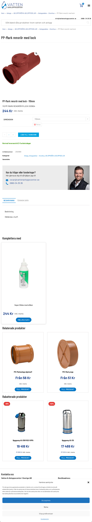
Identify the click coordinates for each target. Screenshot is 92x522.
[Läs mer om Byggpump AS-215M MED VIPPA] (23, 422)
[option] (21, 68)
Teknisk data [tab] (23, 200)
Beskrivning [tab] (9, 200)
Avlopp (9, 13)
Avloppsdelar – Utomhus (46, 13)
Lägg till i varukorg (28, 135)
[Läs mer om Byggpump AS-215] (68, 422)
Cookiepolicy (45, 519)
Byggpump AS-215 (68, 440)
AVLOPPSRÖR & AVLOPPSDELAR (25, 13)
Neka (46, 507)
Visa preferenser (46, 514)
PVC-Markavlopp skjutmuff (23, 372)
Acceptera (46, 500)
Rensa (38, 124)
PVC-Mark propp (67, 372)
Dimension (8, 119)
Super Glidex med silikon (23, 305)
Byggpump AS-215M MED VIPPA (23, 440)
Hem (2, 13)
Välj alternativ (24, 320)
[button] (88, 482)
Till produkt (23, 389)
